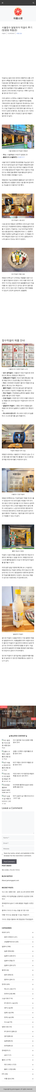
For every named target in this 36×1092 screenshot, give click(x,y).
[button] (33, 3)
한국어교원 (8, 994)
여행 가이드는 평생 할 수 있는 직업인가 (15, 915)
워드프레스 (8, 1064)
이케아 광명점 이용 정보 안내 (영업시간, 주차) (17, 712)
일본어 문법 (8, 961)
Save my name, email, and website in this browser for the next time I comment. (19, 854)
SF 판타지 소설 (9, 1003)
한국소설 (7, 1017)
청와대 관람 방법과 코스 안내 (22, 723)
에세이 (4, 932)
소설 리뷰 (5, 998)
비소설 (6, 1022)
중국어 (4, 970)
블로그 (4, 1060)
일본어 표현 (8, 956)
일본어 (4, 946)
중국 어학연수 (9, 937)
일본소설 (7, 1012)
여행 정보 (19, 33)
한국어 (4, 984)
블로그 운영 (8, 1069)
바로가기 (21, 157)
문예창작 (5, 1050)
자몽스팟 (18, 18)
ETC (3, 1074)
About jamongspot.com (10, 880)
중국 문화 (7, 975)
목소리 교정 (8, 989)
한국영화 (7, 1046)
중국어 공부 (8, 979)
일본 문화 (7, 951)
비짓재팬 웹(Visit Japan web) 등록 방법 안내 (23, 786)
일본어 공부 (8, 965)
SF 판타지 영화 (9, 1031)
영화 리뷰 (5, 1027)
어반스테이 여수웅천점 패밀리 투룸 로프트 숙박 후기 (23, 774)
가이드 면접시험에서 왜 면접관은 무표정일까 (17, 919)
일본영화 (7, 1041)
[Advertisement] (18, 55)
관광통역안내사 (9, 942)
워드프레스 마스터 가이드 (11, 870)
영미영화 (7, 1036)
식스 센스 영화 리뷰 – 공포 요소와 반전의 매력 (18, 892)
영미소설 (7, 1008)
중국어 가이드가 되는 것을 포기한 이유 (15, 910)
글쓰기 (6, 1055)
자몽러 (4, 33)
